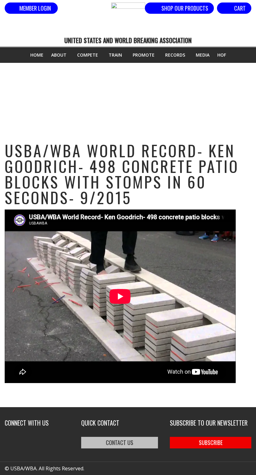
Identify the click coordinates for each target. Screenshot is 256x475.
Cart (240, 8)
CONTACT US (119, 442)
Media (202, 55)
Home (36, 55)
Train (115, 55)
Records (175, 55)
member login (35, 8)
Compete (87, 55)
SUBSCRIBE (211, 442)
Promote (144, 55)
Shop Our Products (184, 8)
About (58, 55)
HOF (221, 55)
